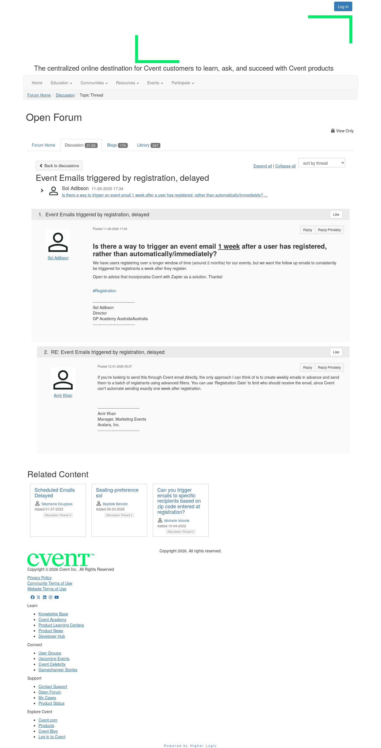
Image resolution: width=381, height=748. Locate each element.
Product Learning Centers (61, 625)
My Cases (47, 697)
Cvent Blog (48, 731)
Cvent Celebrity (52, 664)
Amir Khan (63, 395)
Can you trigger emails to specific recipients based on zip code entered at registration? (179, 500)
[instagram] (50, 597)
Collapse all (285, 166)
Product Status (51, 703)
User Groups (49, 653)
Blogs (116, 145)
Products (46, 725)
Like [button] (336, 214)
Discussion (65, 95)
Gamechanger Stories (57, 669)
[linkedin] (44, 597)
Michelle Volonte (176, 520)
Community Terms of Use (49, 583)
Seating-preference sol (117, 492)
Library (147, 145)
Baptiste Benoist (115, 503)
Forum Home (39, 95)
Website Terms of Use (46, 588)
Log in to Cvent (51, 736)
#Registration (104, 290)
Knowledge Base (53, 614)
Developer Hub (51, 636)
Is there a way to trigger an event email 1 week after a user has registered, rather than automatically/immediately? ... (164, 195)
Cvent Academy (52, 619)
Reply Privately (329, 229)
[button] (61, 83)
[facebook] (32, 597)
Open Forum (49, 692)
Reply (307, 229)
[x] (38, 597)
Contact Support (52, 686)
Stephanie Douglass (57, 503)
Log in (343, 6)
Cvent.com (47, 720)
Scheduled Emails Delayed (55, 492)
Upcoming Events (53, 658)
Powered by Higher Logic (190, 745)
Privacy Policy (39, 577)
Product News (50, 630)
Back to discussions (61, 165)
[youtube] (56, 597)
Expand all (263, 166)
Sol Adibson (58, 257)
